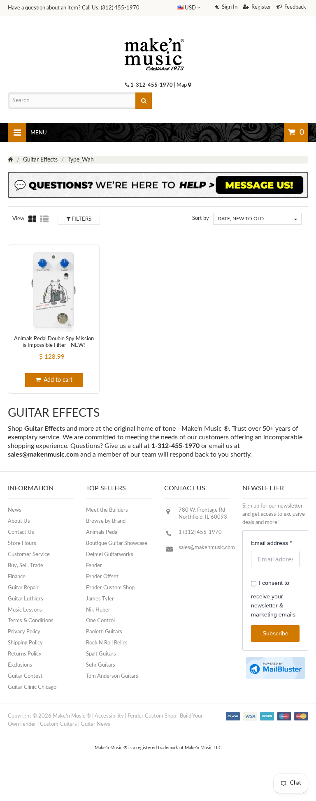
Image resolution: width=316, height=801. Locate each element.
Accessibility (109, 716)
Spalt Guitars (101, 654)
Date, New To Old (241, 218)
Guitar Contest (25, 676)
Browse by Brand (105, 521)
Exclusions (20, 665)
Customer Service (29, 554)
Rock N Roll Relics (107, 643)
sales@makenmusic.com (43, 454)
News (14, 510)
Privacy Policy (24, 632)
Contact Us (21, 532)
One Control (100, 620)
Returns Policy (25, 654)
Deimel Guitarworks (109, 554)
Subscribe (275, 633)
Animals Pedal (102, 532)
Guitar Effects (40, 160)
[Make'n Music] (154, 34)
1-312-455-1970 (151, 85)
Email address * (271, 543)
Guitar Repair (23, 588)
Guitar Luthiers (25, 599)
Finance (17, 576)
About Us (19, 521)
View (18, 219)
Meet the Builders (107, 510)
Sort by (200, 218)
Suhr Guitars (100, 665)
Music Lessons (25, 610)
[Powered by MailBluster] (275, 668)
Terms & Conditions (30, 620)
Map (182, 85)
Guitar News (95, 724)
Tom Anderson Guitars (112, 676)
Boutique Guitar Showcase (116, 543)
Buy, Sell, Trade (25, 565)
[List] (44, 219)
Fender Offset (102, 576)
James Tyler (100, 599)
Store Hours (22, 543)
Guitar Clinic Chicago (32, 687)
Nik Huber (98, 610)
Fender (94, 565)
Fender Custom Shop (110, 588)
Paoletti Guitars (104, 632)
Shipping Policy (25, 643)
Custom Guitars (58, 724)
